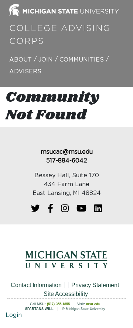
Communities (81, 60)
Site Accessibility (66, 294)
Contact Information (36, 285)
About (20, 60)
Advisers (25, 71)
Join (45, 60)
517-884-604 (64, 161)
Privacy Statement (95, 285)
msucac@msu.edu (67, 152)
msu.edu (93, 304)
